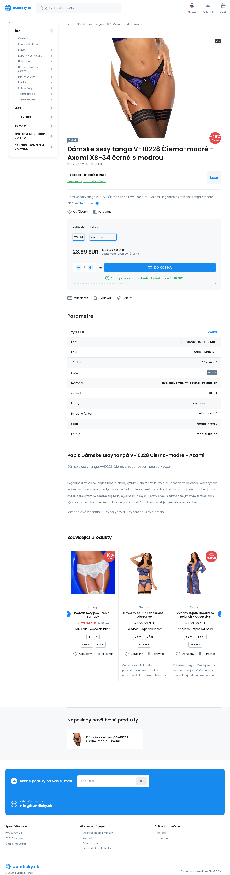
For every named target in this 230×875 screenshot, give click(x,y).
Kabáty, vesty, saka (30, 55)
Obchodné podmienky (97, 848)
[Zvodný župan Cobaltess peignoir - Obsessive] (195, 572)
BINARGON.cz (217, 871)
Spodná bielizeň (28, 44)
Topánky (21, 126)
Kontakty (88, 838)
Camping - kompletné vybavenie (29, 147)
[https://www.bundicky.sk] (68, 23)
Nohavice (24, 61)
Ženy (17, 30)
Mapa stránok (25, 873)
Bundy (22, 50)
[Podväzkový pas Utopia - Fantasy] (93, 572)
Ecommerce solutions (194, 871)
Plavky (22, 82)
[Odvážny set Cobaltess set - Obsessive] (144, 572)
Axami (214, 177)
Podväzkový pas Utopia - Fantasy (93, 614)
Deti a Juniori (24, 117)
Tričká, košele (26, 99)
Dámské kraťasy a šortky (29, 69)
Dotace (161, 833)
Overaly (23, 38)
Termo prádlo (26, 94)
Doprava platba (92, 843)
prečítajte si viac (84, 203)
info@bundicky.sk (35, 805)
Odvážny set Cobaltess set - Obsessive (144, 614)
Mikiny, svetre (26, 76)
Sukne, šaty (25, 88)
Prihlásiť (141, 781)
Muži (18, 108)
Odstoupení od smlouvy (98, 833)
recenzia (162, 838)
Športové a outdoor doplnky (30, 136)
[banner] (18, 8)
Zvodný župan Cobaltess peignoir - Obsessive (195, 614)
